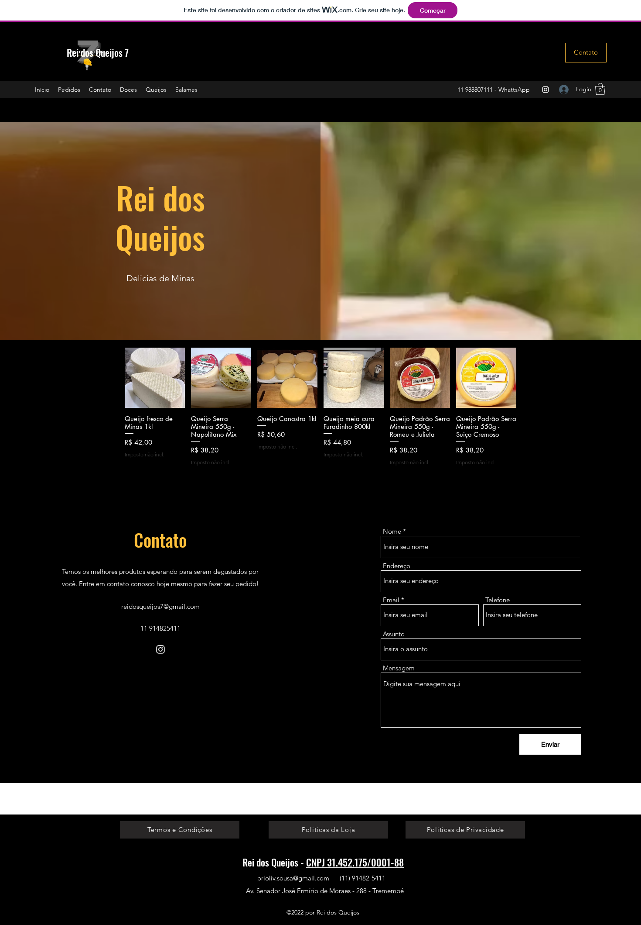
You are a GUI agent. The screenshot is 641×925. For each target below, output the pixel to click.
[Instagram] (545, 89)
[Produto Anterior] (112, 377)
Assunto (394, 634)
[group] (320, 410)
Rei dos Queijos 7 (98, 52)
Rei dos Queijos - (274, 862)
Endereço (396, 566)
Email (391, 600)
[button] (600, 89)
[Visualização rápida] (155, 378)
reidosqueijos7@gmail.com (160, 606)
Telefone (497, 600)
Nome (392, 531)
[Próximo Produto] (529, 377)
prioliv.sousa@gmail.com (293, 878)
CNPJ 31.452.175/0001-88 (355, 862)
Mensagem (399, 668)
